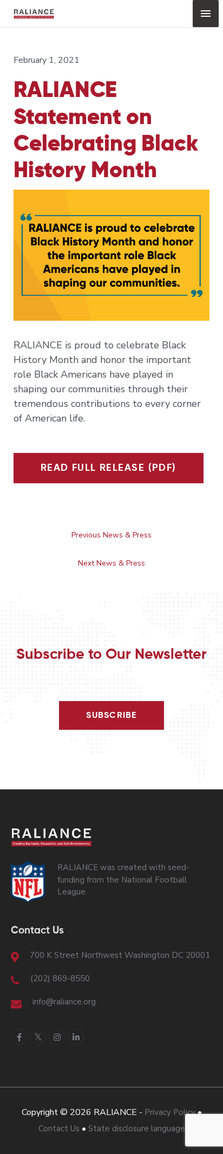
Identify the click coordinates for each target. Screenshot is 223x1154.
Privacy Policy (170, 1112)
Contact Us (59, 1128)
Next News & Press (111, 563)
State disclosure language (136, 1128)
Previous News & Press (111, 535)
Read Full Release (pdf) (108, 468)
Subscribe (111, 715)
